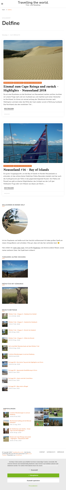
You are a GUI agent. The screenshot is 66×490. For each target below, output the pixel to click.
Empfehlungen (8, 82)
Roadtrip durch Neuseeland (32, 82)
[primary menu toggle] (2, 3)
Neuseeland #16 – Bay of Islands (26, 169)
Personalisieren (33, 486)
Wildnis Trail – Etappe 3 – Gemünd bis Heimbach (22, 322)
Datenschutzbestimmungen (50, 465)
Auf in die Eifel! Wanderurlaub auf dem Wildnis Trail (23, 346)
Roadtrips (36, 248)
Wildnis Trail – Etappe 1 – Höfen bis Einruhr (21, 338)
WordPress (19, 455)
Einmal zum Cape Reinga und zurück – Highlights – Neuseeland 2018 (31, 88)
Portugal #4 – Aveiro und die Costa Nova (20, 378)
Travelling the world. (33, 2)
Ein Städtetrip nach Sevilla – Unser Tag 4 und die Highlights (20, 429)
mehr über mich (18, 248)
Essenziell (34, 470)
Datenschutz (51, 452)
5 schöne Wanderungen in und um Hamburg (21, 354)
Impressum (60, 452)
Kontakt (42, 452)
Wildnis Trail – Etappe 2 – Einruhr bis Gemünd (22, 330)
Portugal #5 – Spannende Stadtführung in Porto (22, 370)
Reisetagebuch (18, 82)
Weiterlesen (9, 108)
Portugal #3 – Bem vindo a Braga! (18, 386)
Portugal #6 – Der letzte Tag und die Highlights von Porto (25, 362)
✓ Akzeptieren (33, 475)
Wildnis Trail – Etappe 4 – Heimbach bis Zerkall (22, 314)
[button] (38, 411)
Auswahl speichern (33, 480)
